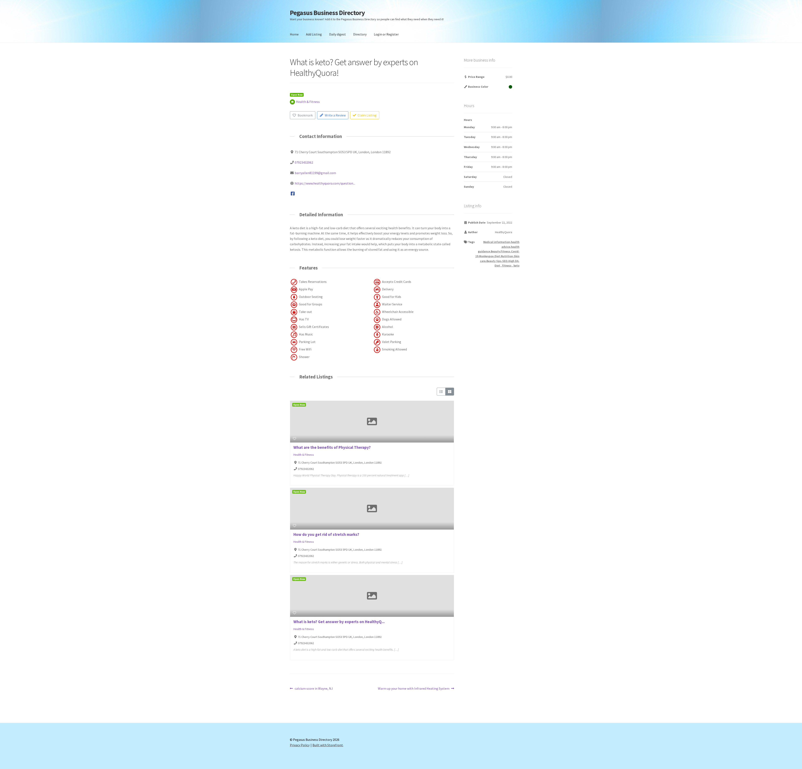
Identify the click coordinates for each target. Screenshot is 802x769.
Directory (360, 34)
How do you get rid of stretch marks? (326, 534)
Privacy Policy (300, 745)
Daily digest (337, 34)
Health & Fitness (303, 455)
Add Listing (314, 34)
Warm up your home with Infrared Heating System (413, 688)
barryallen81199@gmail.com (315, 173)
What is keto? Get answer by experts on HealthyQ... (339, 621)
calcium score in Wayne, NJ (313, 688)
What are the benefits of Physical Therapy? (332, 447)
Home (294, 34)
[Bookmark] (294, 439)
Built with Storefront (327, 745)
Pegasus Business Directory (327, 13)
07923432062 (304, 162)
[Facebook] (293, 194)
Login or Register (386, 34)
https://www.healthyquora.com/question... (325, 183)
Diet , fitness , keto (507, 265)
